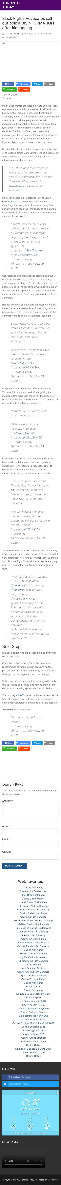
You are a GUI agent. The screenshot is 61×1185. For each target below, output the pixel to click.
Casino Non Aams (33, 887)
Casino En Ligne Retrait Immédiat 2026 (33, 1023)
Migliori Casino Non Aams (33, 957)
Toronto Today (11, 5)
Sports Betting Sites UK (33, 975)
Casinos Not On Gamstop (33, 891)
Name (6, 826)
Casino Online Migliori (33, 898)
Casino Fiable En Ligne (33, 1041)
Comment (7, 801)
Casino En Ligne (33, 964)
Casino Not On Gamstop (33, 916)
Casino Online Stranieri (33, 1037)
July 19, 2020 (19, 638)
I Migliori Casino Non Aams (33, 953)
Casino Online (33, 1045)
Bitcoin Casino (33, 986)
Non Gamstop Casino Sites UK (33, 942)
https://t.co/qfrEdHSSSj (25, 255)
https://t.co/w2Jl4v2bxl (25, 367)
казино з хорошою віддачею (33, 1008)
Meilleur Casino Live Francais (33, 924)
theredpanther (11, 34)
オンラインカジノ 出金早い (33, 1001)
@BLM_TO (17, 246)
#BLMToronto (33, 250)
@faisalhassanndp (22, 603)
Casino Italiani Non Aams (33, 913)
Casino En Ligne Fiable (33, 938)
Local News (45, 34)
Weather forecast (30, 1133)
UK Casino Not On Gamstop (33, 931)
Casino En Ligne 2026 (33, 1019)
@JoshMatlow (30, 581)
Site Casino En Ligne (33, 1052)
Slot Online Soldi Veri (33, 895)
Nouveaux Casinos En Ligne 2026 (33, 1048)
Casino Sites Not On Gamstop (33, 909)
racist (34, 142)
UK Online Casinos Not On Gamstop (33, 920)
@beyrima (17, 585)
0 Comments (10, 37)
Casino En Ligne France (33, 1012)
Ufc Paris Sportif (33, 997)
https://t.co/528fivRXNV (26, 529)
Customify (52, 1179)
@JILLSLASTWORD (23, 598)
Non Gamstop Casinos (33, 968)
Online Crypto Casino (33, 1030)
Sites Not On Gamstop (33, 935)
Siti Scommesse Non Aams (33, 1015)
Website (6, 852)
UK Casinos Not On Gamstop (33, 906)
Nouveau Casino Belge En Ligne (33, 993)
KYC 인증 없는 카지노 (33, 1004)
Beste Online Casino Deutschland (33, 927)
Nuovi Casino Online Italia (33, 902)
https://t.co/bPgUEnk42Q (26, 437)
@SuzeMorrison (21, 589)
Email (6, 839)
